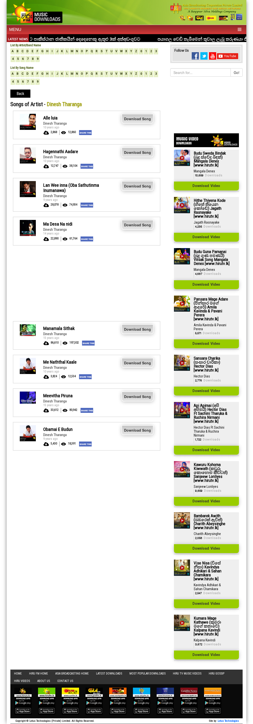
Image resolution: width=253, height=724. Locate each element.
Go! (236, 72)
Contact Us (65, 681)
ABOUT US (43, 681)
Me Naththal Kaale (60, 362)
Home (18, 673)
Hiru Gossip (216, 673)
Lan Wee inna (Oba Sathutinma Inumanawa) (71, 187)
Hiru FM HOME (38, 673)
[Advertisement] (86, 282)
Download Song (137, 118)
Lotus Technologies (228, 721)
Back (20, 93)
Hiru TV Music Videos (187, 673)
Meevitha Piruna (58, 395)
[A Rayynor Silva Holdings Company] (206, 12)
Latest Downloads (109, 673)
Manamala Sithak (59, 328)
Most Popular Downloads (147, 673)
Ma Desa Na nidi (57, 224)
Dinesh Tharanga (55, 123)
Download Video (206, 186)
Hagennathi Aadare (60, 151)
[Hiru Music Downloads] (36, 11)
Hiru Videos (22, 681)
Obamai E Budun (58, 429)
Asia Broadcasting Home (72, 673)
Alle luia (50, 118)
